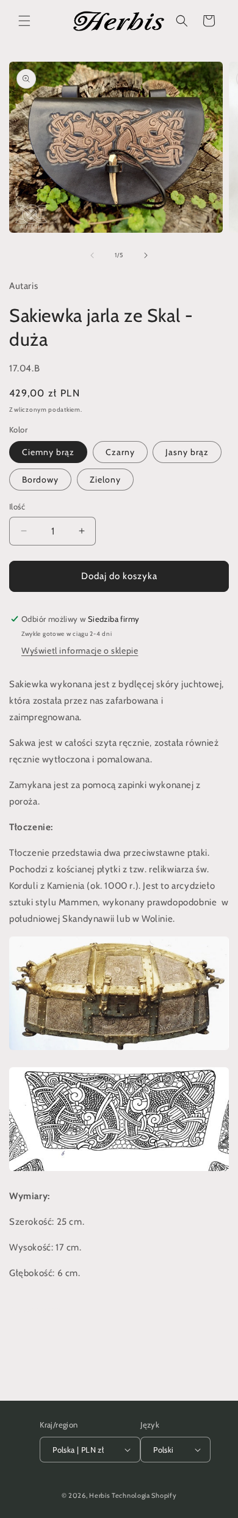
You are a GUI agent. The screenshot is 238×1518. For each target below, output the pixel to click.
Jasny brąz (187, 452)
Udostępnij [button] (45, 1309)
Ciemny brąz (48, 452)
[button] (24, 20)
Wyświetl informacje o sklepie (79, 650)
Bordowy (40, 479)
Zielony (105, 479)
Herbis (99, 1495)
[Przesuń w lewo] (92, 255)
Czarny (120, 452)
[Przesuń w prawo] (145, 255)
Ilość (17, 506)
